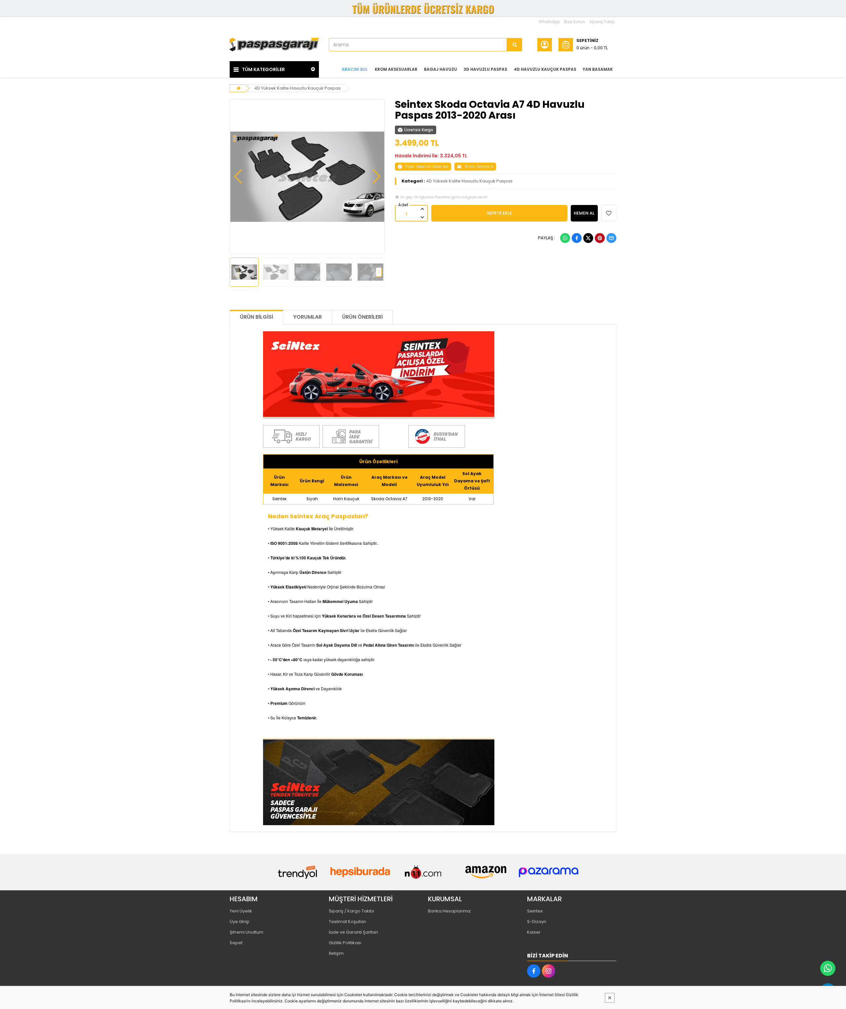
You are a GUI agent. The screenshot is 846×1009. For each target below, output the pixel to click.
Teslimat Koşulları (347, 921)
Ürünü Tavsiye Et (479, 166)
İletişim (336, 953)
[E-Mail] (611, 238)
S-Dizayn (536, 921)
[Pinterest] (600, 238)
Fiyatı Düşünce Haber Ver (426, 166)
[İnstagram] (548, 971)
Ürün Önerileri (362, 317)
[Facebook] (577, 238)
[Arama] (514, 44)
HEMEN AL (584, 213)
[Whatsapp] (565, 238)
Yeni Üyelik (241, 911)
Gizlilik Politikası (345, 943)
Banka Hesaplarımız (449, 911)
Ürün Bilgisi (256, 317)
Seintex (535, 911)
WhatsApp (549, 21)
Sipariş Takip (602, 21)
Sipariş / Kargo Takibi (351, 911)
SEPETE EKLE (499, 213)
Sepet (236, 943)
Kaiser (534, 932)
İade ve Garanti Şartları (353, 932)
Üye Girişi (239, 921)
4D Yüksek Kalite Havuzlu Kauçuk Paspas (297, 88)
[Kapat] (610, 998)
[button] (238, 176)
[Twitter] (588, 238)
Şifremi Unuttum (246, 932)
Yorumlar (307, 317)
